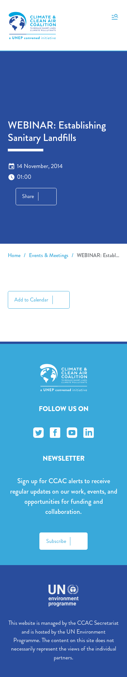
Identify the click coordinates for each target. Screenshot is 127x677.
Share (28, 196)
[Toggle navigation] (114, 16)
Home (14, 255)
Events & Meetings (48, 255)
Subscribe (56, 541)
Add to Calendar (31, 299)
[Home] (32, 25)
